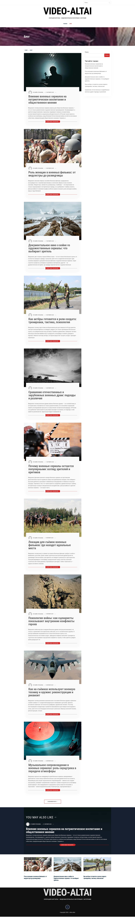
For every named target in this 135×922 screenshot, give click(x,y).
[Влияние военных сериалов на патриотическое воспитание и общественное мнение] (52, 72)
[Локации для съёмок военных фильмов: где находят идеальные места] (52, 517)
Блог (71, 23)
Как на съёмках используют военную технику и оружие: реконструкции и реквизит (51, 692)
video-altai (67, 11)
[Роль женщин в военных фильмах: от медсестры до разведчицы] (52, 148)
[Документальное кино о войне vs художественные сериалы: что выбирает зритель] (52, 221)
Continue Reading (52, 121)
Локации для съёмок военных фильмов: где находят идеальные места (49, 545)
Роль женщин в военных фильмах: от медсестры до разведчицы (52, 173)
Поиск (87, 52)
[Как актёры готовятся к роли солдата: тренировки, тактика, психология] (52, 294)
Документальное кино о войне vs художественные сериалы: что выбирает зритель (49, 248)
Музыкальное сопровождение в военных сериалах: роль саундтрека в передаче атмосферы (52, 768)
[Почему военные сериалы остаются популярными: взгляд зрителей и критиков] (52, 441)
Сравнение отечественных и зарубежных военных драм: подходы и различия (52, 395)
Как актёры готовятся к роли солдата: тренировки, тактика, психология (52, 320)
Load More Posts (52, 801)
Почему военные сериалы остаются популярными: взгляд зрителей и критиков (51, 469)
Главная (65, 23)
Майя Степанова (38, 92)
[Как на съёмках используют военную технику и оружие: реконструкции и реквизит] (52, 667)
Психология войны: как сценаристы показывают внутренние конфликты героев (51, 621)
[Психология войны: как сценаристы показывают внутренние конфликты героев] (52, 593)
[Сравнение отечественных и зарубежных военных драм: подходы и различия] (52, 367)
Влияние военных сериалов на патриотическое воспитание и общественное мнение (47, 99)
